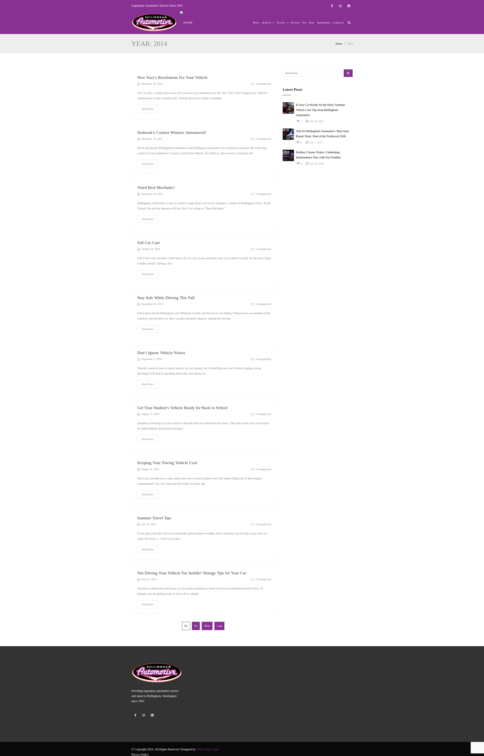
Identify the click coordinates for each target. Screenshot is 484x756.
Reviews (295, 22)
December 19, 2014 (151, 138)
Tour (304, 22)
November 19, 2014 (152, 194)
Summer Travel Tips (154, 518)
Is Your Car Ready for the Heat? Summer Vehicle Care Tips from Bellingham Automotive (320, 110)
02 (195, 625)
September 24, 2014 (152, 304)
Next (207, 625)
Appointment (323, 22)
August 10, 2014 (150, 469)
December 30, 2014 (151, 83)
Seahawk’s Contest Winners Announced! (171, 132)
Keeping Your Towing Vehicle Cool (167, 462)
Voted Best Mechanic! (156, 187)
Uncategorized (263, 83)
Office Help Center (207, 749)
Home (256, 22)
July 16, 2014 (148, 524)
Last (219, 625)
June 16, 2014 (148, 579)
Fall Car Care (148, 242)
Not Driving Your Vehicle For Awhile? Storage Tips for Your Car (191, 573)
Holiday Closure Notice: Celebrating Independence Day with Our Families (318, 155)
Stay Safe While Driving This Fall (166, 297)
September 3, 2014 (151, 359)
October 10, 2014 (150, 249)
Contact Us (338, 22)
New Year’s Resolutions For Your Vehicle (172, 77)
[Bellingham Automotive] (154, 22)
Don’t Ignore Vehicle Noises (161, 352)
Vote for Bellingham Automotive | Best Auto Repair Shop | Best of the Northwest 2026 (322, 133)
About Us (266, 22)
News (311, 22)
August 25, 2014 (150, 414)
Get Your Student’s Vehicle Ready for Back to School (182, 407)
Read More (148, 109)
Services (281, 22)
